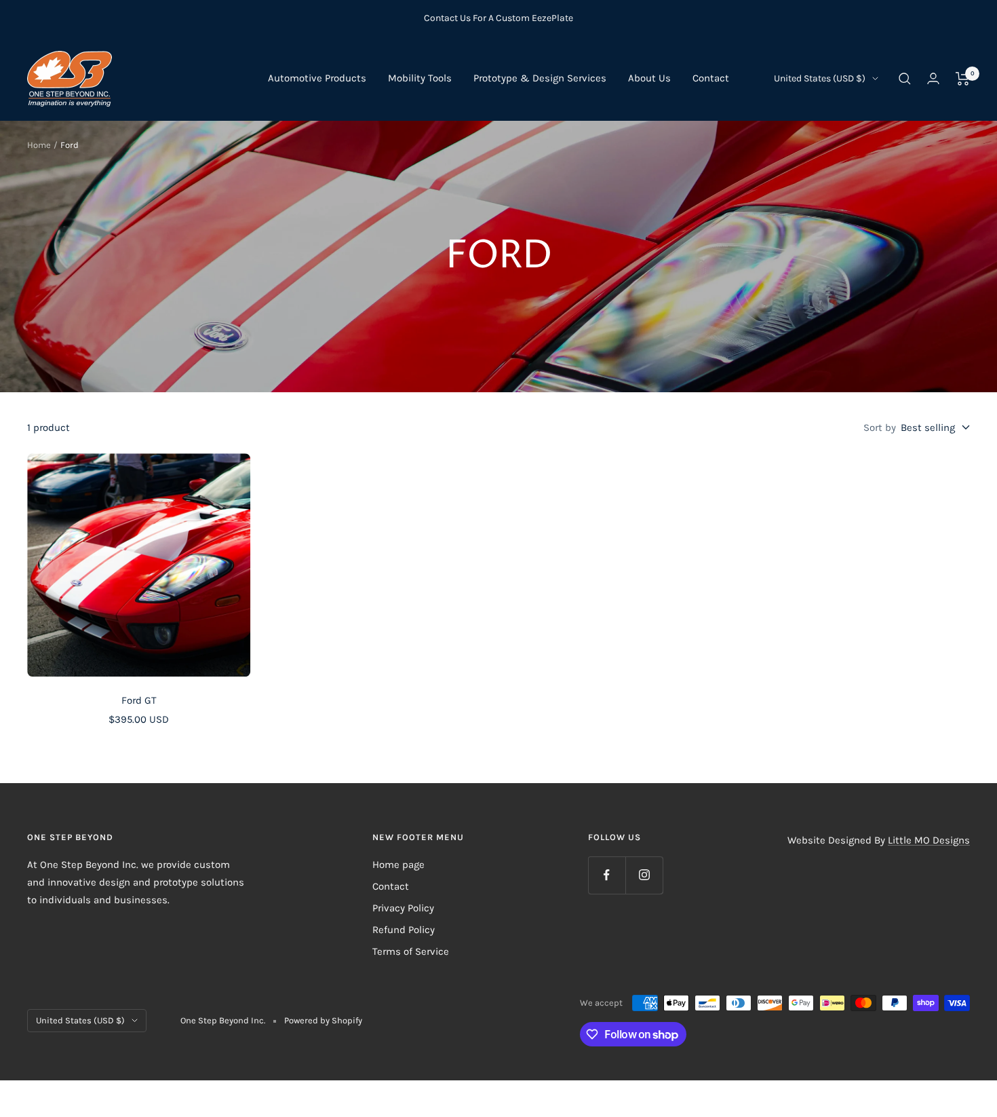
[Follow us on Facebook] (606, 875)
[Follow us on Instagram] (644, 875)
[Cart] (963, 79)
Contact (710, 78)
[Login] (933, 78)
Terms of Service (410, 951)
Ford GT (139, 700)
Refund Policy (403, 930)
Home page (398, 864)
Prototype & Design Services (539, 78)
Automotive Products (317, 78)
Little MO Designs (929, 840)
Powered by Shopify (323, 1020)
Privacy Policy (403, 908)
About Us (649, 78)
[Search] (905, 79)
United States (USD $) (819, 78)
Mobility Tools (420, 78)
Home (39, 145)
